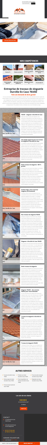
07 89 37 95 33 (16, 2)
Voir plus (23, 408)
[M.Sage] (19, 11)
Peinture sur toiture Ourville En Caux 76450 (23, 375)
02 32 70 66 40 (7, 2)
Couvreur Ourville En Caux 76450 (9, 375)
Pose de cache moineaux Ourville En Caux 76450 (37, 375)
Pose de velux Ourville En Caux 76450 (9, 385)
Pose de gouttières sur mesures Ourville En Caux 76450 (23, 381)
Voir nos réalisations (10, 40)
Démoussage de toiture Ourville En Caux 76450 (9, 380)
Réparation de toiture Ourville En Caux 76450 (37, 380)
